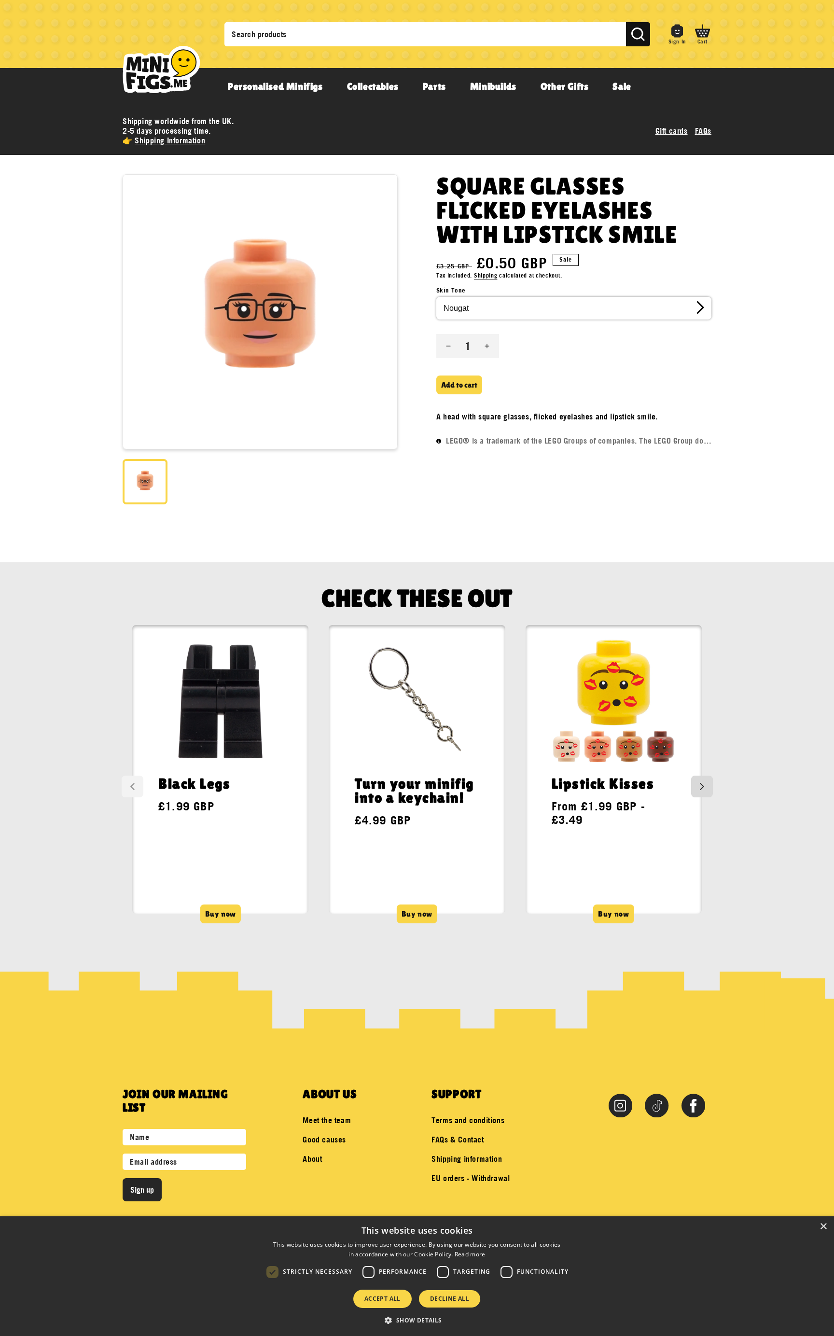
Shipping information (466, 1159)
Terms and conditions (467, 1120)
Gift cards (671, 131)
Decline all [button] (449, 1298)
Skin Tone (451, 290)
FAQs (703, 131)
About (312, 1159)
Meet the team (327, 1120)
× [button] (823, 1226)
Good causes (324, 1139)
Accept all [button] (382, 1298)
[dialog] (417, 1276)
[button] (702, 34)
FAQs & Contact (457, 1139)
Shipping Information (170, 140)
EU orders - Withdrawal (470, 1178)
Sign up (142, 1190)
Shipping (486, 275)
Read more (470, 1254)
